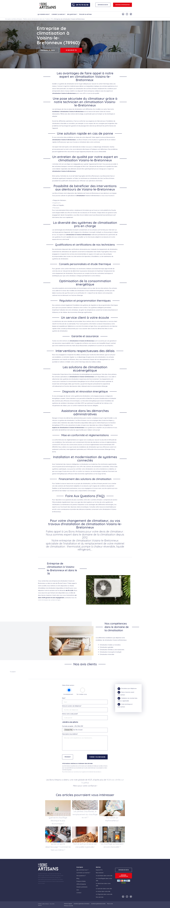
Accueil (7, 19)
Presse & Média (81, 881)
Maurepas (56, 208)
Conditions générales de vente (98, 903)
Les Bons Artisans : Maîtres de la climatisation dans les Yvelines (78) (32, 19)
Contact (78, 892)
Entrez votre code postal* (70, 714)
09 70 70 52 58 (82, 5)
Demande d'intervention (122, 4)
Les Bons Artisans (45, 903)
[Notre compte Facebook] (127, 14)
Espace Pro (99, 870)
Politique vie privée (68, 905)
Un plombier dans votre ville (104, 875)
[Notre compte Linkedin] (123, 14)
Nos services (99, 897)
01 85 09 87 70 (71, 50)
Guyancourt (56, 203)
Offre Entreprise (81, 884)
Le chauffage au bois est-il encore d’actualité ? (112, 845)
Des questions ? (72, 14)
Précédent (68, 757)
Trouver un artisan (85, 14)
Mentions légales (68, 903)
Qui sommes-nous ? (44, 14)
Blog (77, 878)
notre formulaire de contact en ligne (49, 600)
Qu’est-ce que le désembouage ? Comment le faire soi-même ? (58, 847)
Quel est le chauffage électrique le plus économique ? (58, 820)
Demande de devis (48, 50)
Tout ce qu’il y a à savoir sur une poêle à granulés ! (85, 845)
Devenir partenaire (81, 887)
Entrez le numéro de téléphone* (71, 706)
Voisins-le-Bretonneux (92, 195)
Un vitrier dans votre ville (103, 891)
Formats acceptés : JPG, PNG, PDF (72, 726)
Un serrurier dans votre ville (104, 888)
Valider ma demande (97, 757)
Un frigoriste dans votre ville (104, 894)
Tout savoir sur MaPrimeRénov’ (112, 819)
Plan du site (110, 903)
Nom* (64, 698)
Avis (77, 890)
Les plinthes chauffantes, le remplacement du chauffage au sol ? (85, 814)
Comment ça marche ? (58, 14)
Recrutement (99, 872)
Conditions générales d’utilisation (81, 903)
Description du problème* (70, 734)
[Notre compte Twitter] (131, 14)
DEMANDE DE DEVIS (103, 4)
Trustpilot (13, 672)
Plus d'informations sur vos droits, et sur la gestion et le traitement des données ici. (81, 771)
